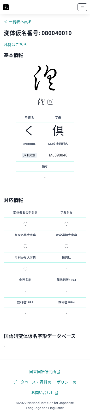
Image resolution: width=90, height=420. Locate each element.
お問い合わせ (42, 392)
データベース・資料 (30, 382)
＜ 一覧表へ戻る (18, 22)
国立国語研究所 (42, 371)
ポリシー (64, 382)
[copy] (50, 102)
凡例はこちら (15, 44)
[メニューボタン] (82, 7)
